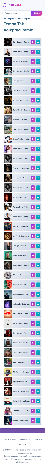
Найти (37, 13)
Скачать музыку (9, 439)
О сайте (22, 444)
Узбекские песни (25, 439)
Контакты (38, 439)
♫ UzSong (14, 4)
